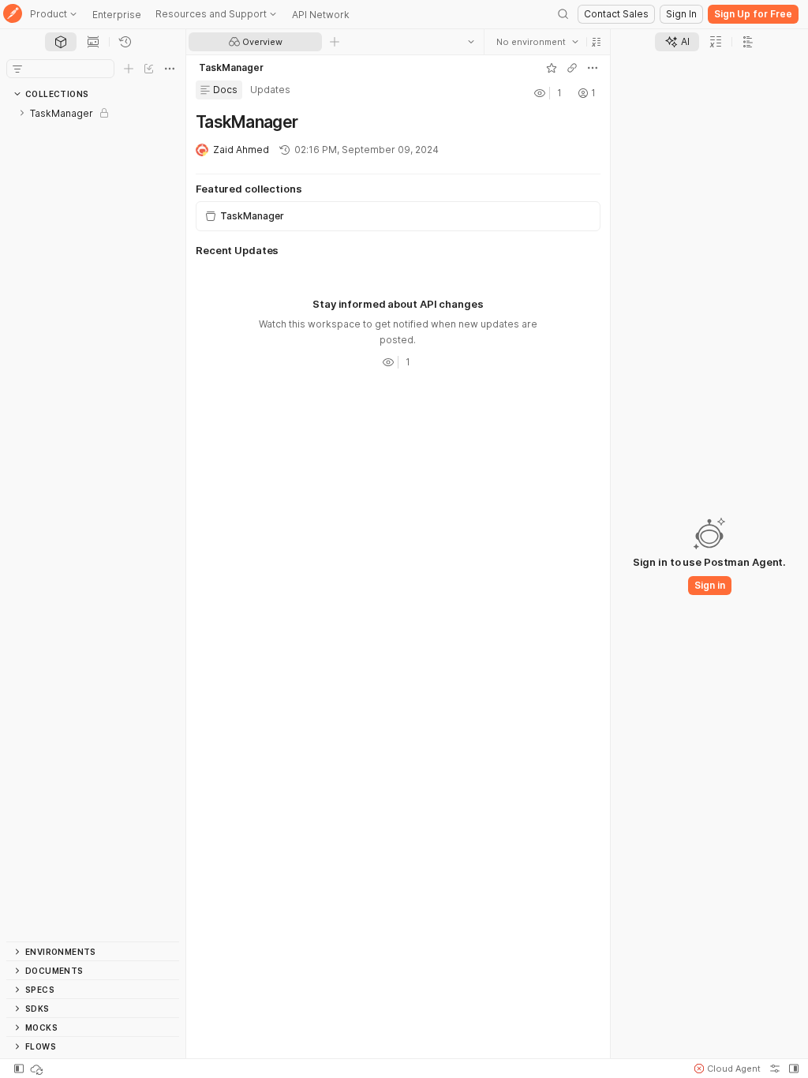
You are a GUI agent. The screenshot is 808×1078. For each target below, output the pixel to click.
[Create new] (128, 68)
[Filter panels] (17, 69)
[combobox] (537, 42)
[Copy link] (572, 68)
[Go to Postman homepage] (12, 14)
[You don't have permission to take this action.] (334, 41)
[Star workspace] (551, 68)
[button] (596, 42)
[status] (37, 1068)
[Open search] (563, 14)
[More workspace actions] (592, 68)
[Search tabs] (471, 41)
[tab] (61, 41)
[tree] (92, 522)
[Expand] (22, 113)
